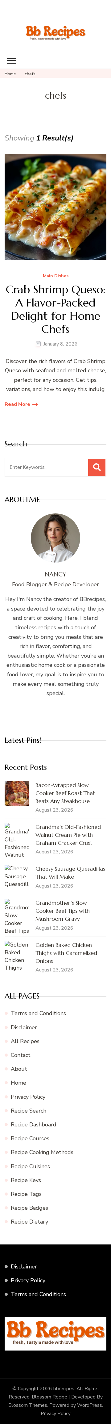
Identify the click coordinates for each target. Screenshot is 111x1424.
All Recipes (25, 1041)
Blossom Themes (27, 1405)
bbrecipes (63, 1388)
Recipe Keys (26, 1180)
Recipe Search (28, 1110)
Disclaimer (24, 1027)
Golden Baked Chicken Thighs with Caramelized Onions (66, 952)
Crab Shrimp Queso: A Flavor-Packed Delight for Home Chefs (55, 309)
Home (18, 1082)
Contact (21, 1055)
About (19, 1069)
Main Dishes (55, 276)
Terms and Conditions (38, 1013)
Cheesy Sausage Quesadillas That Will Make (70, 872)
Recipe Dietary (29, 1221)
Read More (17, 404)
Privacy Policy (28, 1097)
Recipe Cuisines (30, 1166)
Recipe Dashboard (33, 1124)
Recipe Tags (26, 1194)
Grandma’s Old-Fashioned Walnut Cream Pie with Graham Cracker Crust (68, 834)
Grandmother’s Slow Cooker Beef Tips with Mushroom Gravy (62, 910)
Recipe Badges (29, 1208)
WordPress (89, 1405)
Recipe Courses (30, 1138)
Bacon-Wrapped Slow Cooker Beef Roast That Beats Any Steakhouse (65, 793)
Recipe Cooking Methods (42, 1152)
